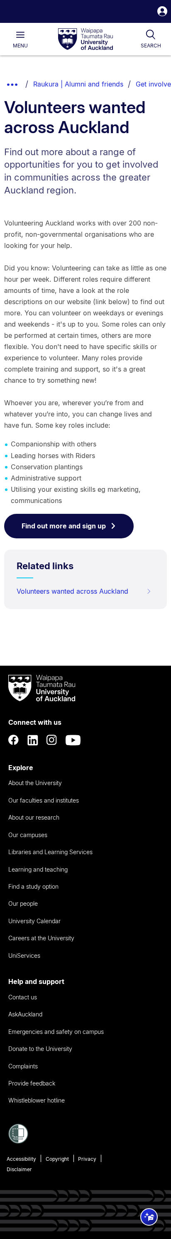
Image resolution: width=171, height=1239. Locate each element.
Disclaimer (19, 1169)
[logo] (85, 39)
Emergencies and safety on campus (56, 1031)
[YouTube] (73, 740)
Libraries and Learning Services (50, 851)
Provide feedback (31, 1083)
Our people (23, 903)
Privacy (87, 1159)
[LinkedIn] (32, 740)
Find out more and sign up (64, 526)
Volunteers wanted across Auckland (72, 591)
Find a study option (33, 886)
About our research (33, 817)
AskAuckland (25, 1014)
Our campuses (27, 834)
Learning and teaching (38, 869)
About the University (35, 782)
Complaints (23, 1066)
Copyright (57, 1159)
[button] (162, 12)
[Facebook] (13, 740)
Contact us (22, 997)
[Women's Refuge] (18, 1141)
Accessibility (21, 1159)
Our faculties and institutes (43, 800)
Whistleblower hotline (36, 1100)
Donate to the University (40, 1048)
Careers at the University (41, 938)
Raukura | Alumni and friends (78, 84)
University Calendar (34, 920)
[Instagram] (51, 740)
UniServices (24, 955)
